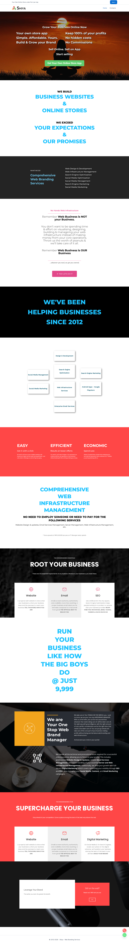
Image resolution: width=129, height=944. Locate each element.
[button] (113, 2)
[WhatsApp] (124, 935)
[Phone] (124, 930)
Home (105, 8)
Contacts (113, 8)
